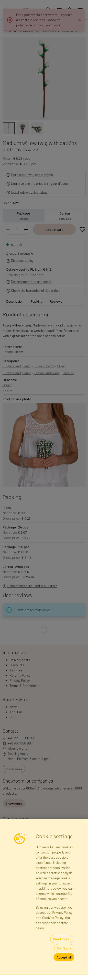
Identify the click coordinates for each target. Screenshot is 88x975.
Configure (64, 948)
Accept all (64, 957)
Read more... (62, 939)
